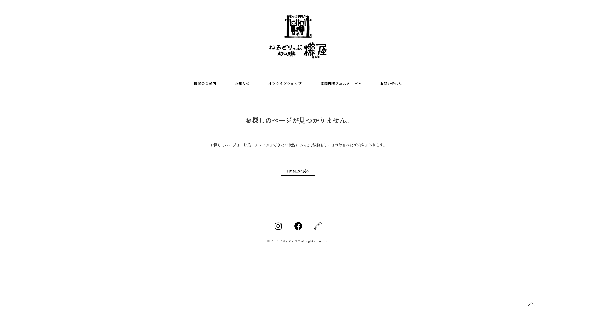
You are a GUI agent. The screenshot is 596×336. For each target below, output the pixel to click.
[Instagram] (278, 226)
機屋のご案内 (205, 83)
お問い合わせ (391, 83)
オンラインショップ (285, 83)
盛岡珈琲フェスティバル (340, 83)
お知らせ (242, 83)
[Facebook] (298, 226)
